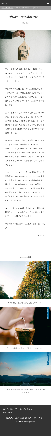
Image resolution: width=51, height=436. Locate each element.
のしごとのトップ (7, 8)
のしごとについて (10, 409)
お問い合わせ (7, 413)
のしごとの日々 (26, 409)
